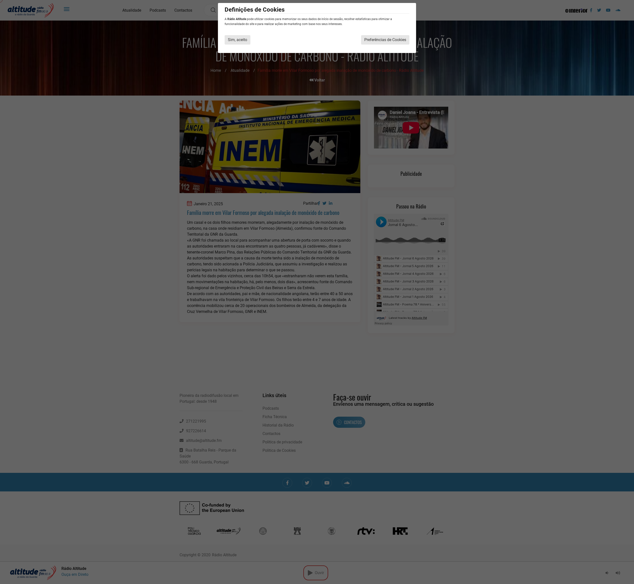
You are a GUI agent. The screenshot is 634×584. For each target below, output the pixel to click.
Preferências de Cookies (385, 39)
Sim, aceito (237, 39)
